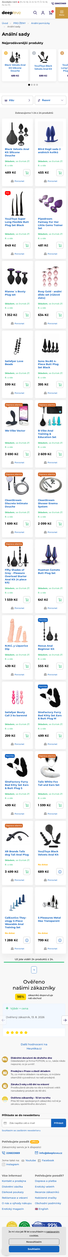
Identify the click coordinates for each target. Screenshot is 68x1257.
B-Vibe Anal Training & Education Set (47, 434)
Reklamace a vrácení (15, 1197)
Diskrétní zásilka (12, 1186)
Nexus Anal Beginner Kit (46, 647)
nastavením (53, 1231)
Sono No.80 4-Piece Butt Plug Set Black (48, 364)
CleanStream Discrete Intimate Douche (16, 503)
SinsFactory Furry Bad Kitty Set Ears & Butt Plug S (17, 785)
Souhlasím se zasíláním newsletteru (21, 1130)
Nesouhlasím (34, 1241)
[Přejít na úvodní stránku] (11, 13)
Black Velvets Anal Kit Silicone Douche (15, 67)
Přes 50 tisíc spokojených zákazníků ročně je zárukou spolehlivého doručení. (36, 1102)
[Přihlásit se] (43, 13)
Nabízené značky (45, 1197)
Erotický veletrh (44, 1186)
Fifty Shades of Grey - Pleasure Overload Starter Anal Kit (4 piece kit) (16, 576)
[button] (35, 13)
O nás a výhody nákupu (17, 1203)
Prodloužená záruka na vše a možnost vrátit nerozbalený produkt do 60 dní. (35, 1089)
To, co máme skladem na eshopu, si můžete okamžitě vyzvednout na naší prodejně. (35, 1076)
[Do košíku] (26, 172)
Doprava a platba (45, 1180)
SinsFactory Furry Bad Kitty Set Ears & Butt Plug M (50, 715)
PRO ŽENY (19, 23)
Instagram (12, 1164)
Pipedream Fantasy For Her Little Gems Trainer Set (50, 223)
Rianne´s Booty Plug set (15, 293)
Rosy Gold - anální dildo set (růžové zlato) (50, 294)
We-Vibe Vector (15, 430)
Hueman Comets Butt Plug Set (49, 571)
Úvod (5, 23)
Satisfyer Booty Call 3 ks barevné (16, 714)
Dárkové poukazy (13, 1192)
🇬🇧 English (41, 1208)
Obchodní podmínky (48, 1203)
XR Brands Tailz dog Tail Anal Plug (17, 853)
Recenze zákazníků (47, 1192)
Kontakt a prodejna (14, 1180)
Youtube (31, 1160)
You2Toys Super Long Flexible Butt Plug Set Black (17, 222)
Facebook (48, 1160)
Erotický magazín (13, 1208)
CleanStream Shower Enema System (48, 503)
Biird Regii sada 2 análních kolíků (49, 150)
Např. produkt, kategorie (26, 45)
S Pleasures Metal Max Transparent (49, 919)
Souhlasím (34, 1249)
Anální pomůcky (40, 23)
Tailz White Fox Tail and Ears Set (49, 783)
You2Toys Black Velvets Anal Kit (43, 67)
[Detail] (59, 871)
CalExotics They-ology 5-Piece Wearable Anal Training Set (15, 922)
